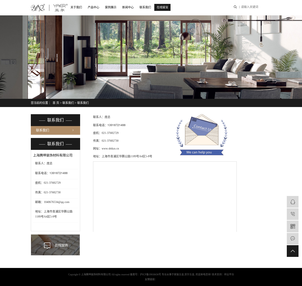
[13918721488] (293, 214)
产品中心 (93, 7)
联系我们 (145, 7)
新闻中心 (128, 7)
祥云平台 (229, 274)
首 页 (56, 102)
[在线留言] (293, 239)
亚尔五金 (189, 274)
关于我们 (76, 7)
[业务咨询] (293, 202)
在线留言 (162, 7)
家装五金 (179, 274)
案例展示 (110, 7)
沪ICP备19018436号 (150, 274)
